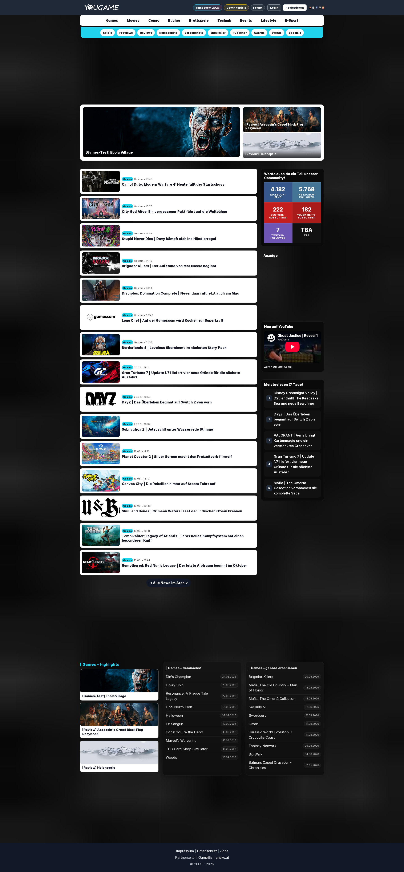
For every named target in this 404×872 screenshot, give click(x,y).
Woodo (171, 757)
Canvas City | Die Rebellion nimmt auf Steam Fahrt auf (168, 484)
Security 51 (257, 707)
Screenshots (194, 32)
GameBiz (205, 857)
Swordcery (257, 715)
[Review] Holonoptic (98, 768)
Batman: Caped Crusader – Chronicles (270, 765)
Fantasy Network (262, 746)
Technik (224, 20)
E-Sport (291, 20)
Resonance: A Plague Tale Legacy (187, 696)
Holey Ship (174, 685)
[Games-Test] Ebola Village (104, 696)
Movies (133, 20)
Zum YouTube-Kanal (278, 366)
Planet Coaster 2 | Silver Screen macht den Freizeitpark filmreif (177, 456)
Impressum (185, 851)
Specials (295, 32)
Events (246, 20)
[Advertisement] (202, 69)
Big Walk (255, 754)
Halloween (174, 715)
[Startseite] (102, 7)
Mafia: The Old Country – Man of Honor (273, 688)
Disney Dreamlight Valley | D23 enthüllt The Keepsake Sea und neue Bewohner (296, 398)
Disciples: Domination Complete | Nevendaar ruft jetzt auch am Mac (180, 293)
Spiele (107, 32)
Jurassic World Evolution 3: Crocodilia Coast (270, 734)
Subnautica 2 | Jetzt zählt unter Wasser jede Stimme (167, 429)
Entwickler (218, 32)
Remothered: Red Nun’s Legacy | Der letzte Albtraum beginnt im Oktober (184, 565)
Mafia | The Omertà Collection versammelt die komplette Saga (295, 488)
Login (274, 7)
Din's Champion (178, 677)
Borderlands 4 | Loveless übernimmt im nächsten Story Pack (174, 348)
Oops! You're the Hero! (184, 732)
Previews (126, 32)
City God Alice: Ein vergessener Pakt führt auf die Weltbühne (174, 211)
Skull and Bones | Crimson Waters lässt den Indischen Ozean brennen (182, 511)
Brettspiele (199, 20)
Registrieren (295, 7)
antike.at (222, 857)
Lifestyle (268, 20)
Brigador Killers (261, 677)
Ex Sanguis (174, 724)
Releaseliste (168, 32)
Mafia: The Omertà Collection (272, 699)
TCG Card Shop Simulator (187, 749)
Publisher (240, 32)
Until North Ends (179, 707)
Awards (259, 32)
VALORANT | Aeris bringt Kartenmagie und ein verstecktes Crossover (294, 440)
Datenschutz (207, 851)
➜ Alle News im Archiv (168, 583)
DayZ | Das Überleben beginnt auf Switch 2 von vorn (167, 402)
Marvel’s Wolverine (181, 740)
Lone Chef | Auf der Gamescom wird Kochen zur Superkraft (172, 320)
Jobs (224, 851)
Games (112, 20)
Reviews (146, 32)
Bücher (174, 20)
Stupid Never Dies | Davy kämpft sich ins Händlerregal (169, 239)
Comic (153, 20)
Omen (253, 724)
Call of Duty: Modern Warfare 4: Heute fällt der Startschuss (173, 184)
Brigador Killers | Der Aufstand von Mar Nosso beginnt (169, 266)
